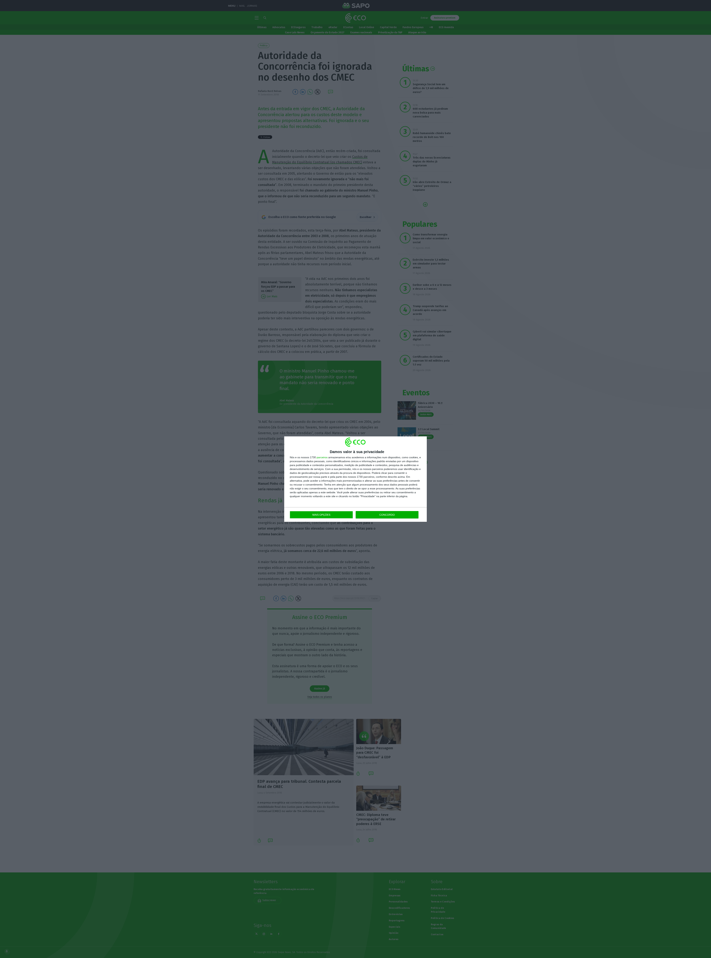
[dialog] (355, 479)
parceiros (322, 457)
